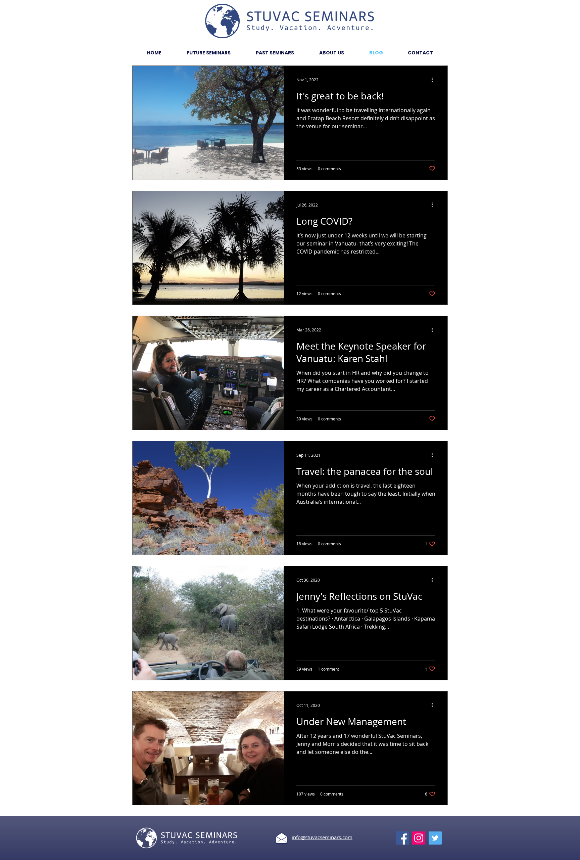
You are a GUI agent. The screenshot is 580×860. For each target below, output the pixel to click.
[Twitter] (435, 838)
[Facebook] (402, 838)
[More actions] (434, 80)
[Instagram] (418, 838)
